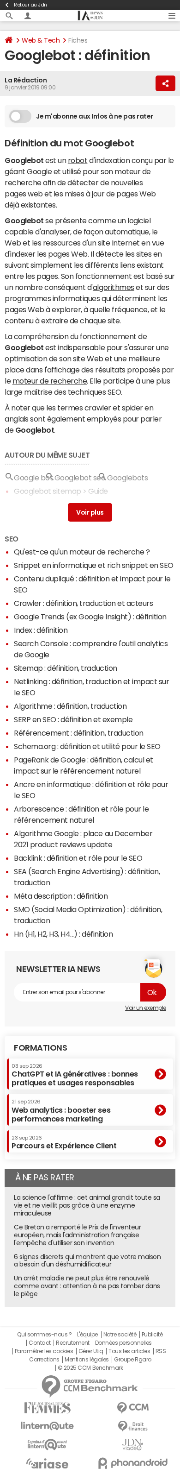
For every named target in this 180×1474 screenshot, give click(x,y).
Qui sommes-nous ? (44, 1334)
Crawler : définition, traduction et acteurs (83, 603)
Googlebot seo (80, 477)
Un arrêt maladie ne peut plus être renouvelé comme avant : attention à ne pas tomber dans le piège (87, 1286)
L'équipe (87, 1334)
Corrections (44, 1359)
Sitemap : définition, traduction (65, 668)
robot (78, 160)
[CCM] (132, 1408)
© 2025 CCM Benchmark (90, 1368)
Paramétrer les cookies (44, 1351)
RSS (161, 1351)
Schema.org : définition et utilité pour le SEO (87, 746)
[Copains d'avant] (47, 1444)
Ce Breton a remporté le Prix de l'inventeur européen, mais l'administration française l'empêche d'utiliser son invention (77, 1235)
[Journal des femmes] (47, 1408)
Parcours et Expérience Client (64, 1142)
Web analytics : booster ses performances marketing (61, 1110)
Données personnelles (123, 1343)
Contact (40, 1343)
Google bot (33, 477)
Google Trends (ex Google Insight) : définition (90, 616)
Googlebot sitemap (47, 491)
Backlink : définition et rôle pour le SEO (78, 858)
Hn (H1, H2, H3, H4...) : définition (63, 934)
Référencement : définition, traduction (79, 733)
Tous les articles (129, 1351)
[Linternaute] (47, 1426)
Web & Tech (41, 40)
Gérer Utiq (90, 1351)
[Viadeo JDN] (132, 1444)
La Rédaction (26, 80)
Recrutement (73, 1343)
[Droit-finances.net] (132, 1426)
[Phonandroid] (132, 1463)
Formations (40, 1048)
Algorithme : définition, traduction (70, 706)
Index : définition (40, 630)
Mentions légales (86, 1359)
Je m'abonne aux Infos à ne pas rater (94, 116)
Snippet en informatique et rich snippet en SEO (94, 565)
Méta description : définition (61, 896)
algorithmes (113, 287)
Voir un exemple (145, 1008)
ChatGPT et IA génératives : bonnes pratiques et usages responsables (75, 1075)
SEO (11, 538)
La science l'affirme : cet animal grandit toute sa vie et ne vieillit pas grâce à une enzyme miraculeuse (87, 1205)
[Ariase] (47, 1463)
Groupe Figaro (132, 1359)
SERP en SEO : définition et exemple (73, 719)
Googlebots (127, 477)
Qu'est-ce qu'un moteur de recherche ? (82, 551)
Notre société (120, 1334)
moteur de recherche (49, 380)
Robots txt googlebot (50, 504)
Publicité (152, 1334)
